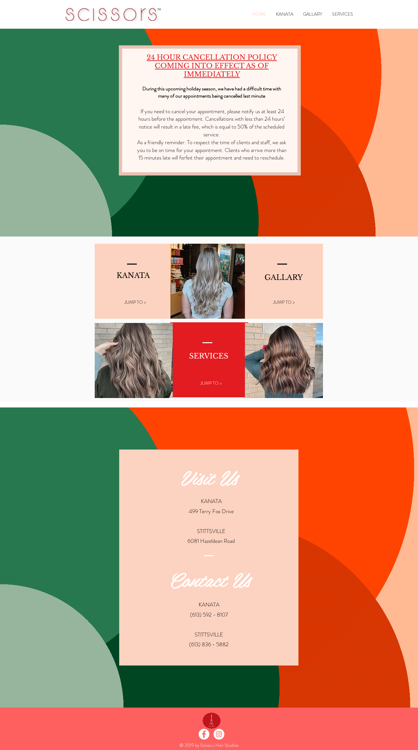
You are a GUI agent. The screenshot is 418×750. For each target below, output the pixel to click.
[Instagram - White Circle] (219, 734)
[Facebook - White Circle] (204, 734)
